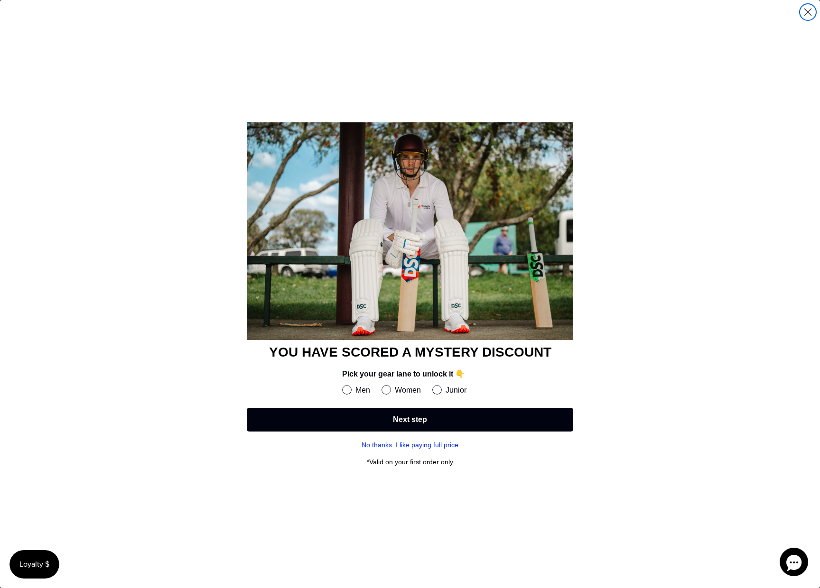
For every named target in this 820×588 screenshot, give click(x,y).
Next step (410, 419)
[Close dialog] (808, 12)
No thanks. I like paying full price (410, 445)
